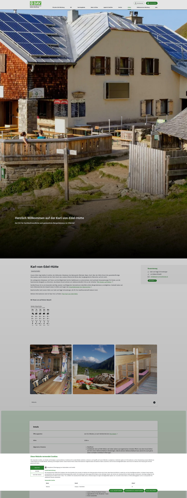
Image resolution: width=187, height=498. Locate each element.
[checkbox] (101, 467)
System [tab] (37, 471)
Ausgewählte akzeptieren (134, 490)
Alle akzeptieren (116, 490)
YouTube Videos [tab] (37, 474)
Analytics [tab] (37, 467)
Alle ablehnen (151, 490)
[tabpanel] (101, 477)
